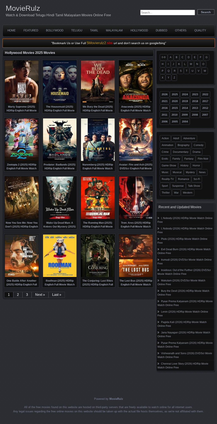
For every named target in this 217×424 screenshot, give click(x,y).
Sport (165, 185)
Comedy (198, 145)
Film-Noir (203, 158)
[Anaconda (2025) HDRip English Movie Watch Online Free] (135, 102)
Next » (40, 294)
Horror (196, 165)
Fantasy (188, 158)
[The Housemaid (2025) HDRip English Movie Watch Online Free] (59, 102)
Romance (183, 179)
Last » (56, 294)
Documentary (180, 151)
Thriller (166, 192)
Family (176, 158)
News (202, 172)
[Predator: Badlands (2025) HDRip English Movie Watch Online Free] (59, 160)
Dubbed (161, 30)
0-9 (164, 57)
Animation (167, 145)
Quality (200, 30)
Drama (196, 151)
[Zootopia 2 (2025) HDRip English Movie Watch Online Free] (21, 160)
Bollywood (54, 30)
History (184, 165)
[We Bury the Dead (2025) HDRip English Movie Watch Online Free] (97, 102)
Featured (31, 30)
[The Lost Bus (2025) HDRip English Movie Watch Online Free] (135, 276)
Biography (183, 145)
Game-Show (169, 165)
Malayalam (114, 30)
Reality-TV (168, 179)
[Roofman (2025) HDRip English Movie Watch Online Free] (59, 276)
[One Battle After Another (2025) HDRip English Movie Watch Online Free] (21, 276)
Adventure (189, 138)
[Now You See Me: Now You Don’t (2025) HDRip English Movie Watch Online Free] (21, 218)
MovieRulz (23, 8)
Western (187, 192)
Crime (165, 151)
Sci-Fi (196, 179)
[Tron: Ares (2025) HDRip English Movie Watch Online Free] (135, 218)
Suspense (178, 185)
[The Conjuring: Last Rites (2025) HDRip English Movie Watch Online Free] (97, 276)
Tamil (94, 30)
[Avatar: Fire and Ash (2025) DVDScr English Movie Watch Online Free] (135, 160)
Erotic (165, 158)
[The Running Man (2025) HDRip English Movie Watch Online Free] (97, 218)
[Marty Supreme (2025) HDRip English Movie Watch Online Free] (21, 102)
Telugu (76, 30)
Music (165, 172)
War (176, 192)
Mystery (190, 172)
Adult (176, 138)
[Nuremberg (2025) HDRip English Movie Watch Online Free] (97, 160)
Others (180, 30)
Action (165, 138)
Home (11, 30)
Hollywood (139, 30)
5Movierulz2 (100, 43)
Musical (177, 172)
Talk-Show (194, 185)
